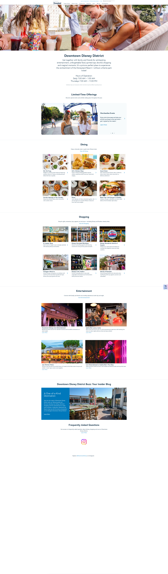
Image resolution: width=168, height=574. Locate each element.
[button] (98, 3)
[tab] (84, 119)
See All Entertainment (84, 297)
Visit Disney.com (55, 1)
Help (101, 1)
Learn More (103, 125)
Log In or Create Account (85, 1)
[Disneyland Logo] (57, 3)
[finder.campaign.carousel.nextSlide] (125, 119)
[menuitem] (67, 3)
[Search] (103, 1)
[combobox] (108, 1)
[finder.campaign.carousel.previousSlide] (43, 119)
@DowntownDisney (82, 455)
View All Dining (84, 151)
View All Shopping (84, 223)
